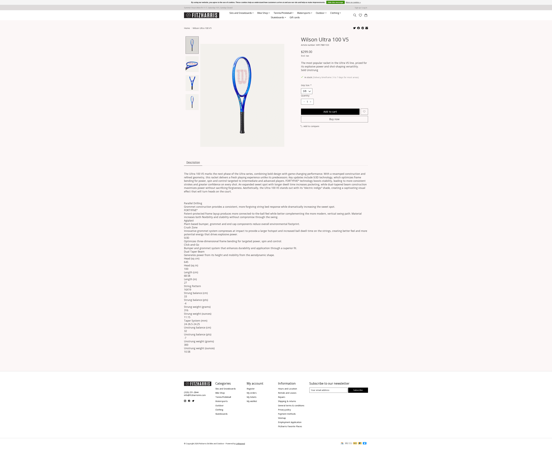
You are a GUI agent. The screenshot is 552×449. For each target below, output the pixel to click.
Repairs (281, 396)
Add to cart (330, 111)
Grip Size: (306, 85)
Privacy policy (284, 409)
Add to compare (311, 126)
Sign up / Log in (361, 7)
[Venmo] (365, 443)
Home (187, 28)
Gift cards (295, 17)
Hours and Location (287, 388)
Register (251, 388)
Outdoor (219, 405)
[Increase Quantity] (310, 102)
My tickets (251, 396)
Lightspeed (240, 443)
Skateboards (221, 413)
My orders (252, 392)
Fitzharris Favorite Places (290, 426)
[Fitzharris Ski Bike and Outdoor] (201, 15)
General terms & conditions (291, 405)
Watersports (221, 401)
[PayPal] (355, 443)
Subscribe (358, 390)
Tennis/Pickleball (223, 396)
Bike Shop (220, 392)
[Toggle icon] (355, 15)
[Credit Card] (342, 443)
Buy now (334, 119)
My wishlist (252, 401)
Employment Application (289, 422)
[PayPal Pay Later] (360, 443)
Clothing (219, 409)
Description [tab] (193, 162)
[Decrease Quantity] (304, 102)
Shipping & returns (287, 401)
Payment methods (287, 413)
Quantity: (305, 95)
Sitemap (282, 417)
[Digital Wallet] (348, 443)
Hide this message (335, 2)
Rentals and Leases (287, 392)
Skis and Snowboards (225, 388)
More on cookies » (353, 2)
